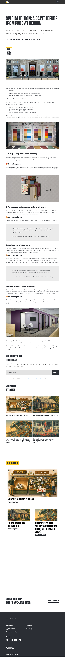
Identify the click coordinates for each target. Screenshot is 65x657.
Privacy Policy (31, 379)
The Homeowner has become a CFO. (45, 415)
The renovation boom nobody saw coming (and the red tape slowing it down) (18, 440)
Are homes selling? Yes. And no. (17, 415)
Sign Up (55, 372)
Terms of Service (39, 379)
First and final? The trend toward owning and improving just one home (43, 440)
